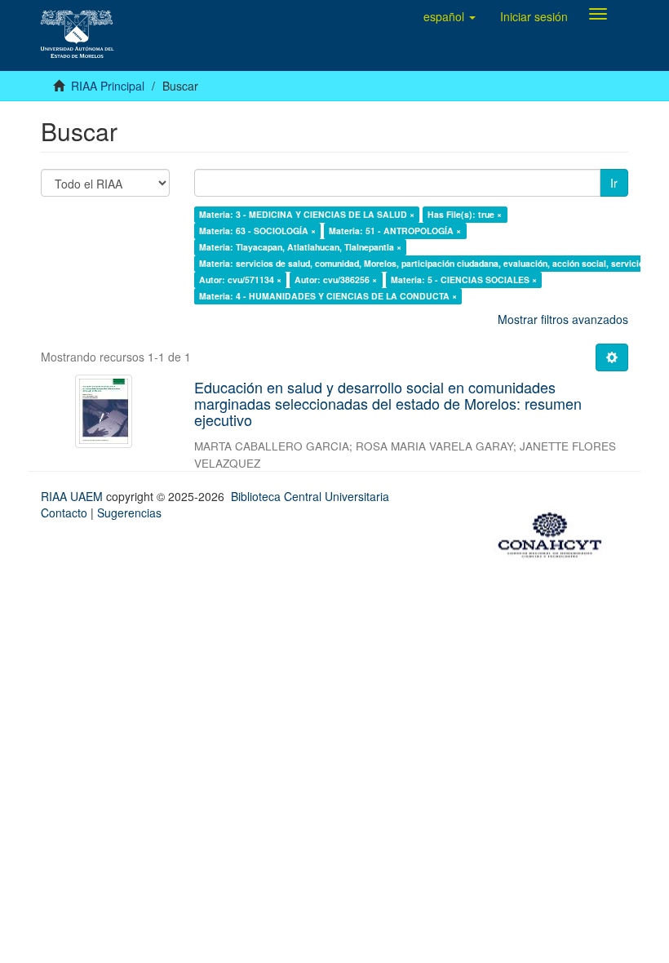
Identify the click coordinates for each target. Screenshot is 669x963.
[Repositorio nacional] (554, 532)
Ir (614, 183)
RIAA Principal (107, 86)
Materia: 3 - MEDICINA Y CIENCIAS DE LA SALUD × (306, 214)
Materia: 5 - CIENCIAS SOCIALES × (464, 279)
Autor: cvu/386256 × (336, 279)
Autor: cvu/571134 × (240, 279)
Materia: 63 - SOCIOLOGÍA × (257, 230)
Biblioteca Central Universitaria (310, 496)
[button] (449, 16)
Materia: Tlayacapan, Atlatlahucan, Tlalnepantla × (300, 247)
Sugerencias (129, 512)
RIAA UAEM (73, 496)
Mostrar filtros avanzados (563, 319)
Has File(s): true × (465, 214)
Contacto (64, 512)
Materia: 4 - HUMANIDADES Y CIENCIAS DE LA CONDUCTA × (328, 296)
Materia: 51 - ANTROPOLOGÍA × (395, 230)
